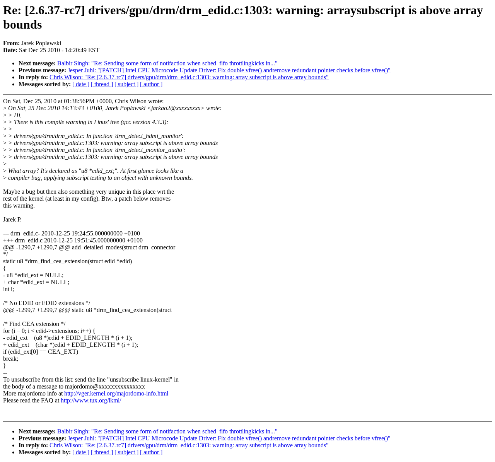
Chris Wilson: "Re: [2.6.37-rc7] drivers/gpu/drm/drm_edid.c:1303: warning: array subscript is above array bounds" (189, 77)
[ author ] (151, 84)
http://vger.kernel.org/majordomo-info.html (116, 393)
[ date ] (80, 84)
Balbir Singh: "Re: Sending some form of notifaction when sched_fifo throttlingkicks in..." (167, 63)
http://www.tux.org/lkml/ (91, 400)
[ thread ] (102, 84)
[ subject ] (126, 84)
